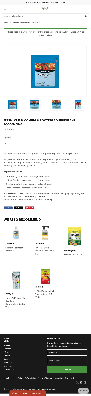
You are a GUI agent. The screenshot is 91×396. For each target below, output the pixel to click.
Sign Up (67, 369)
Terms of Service (45, 378)
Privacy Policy (17, 378)
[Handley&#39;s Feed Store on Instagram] (85, 382)
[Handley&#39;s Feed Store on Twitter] (77, 382)
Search (6, 378)
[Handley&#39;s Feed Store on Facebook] (81, 382)
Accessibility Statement (64, 378)
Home (6, 22)
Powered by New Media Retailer (42, 389)
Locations (8, 366)
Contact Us (9, 369)
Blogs (6, 359)
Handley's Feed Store (18, 389)
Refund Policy (30, 378)
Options (7, 137)
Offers (6, 352)
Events (7, 355)
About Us (8, 362)
